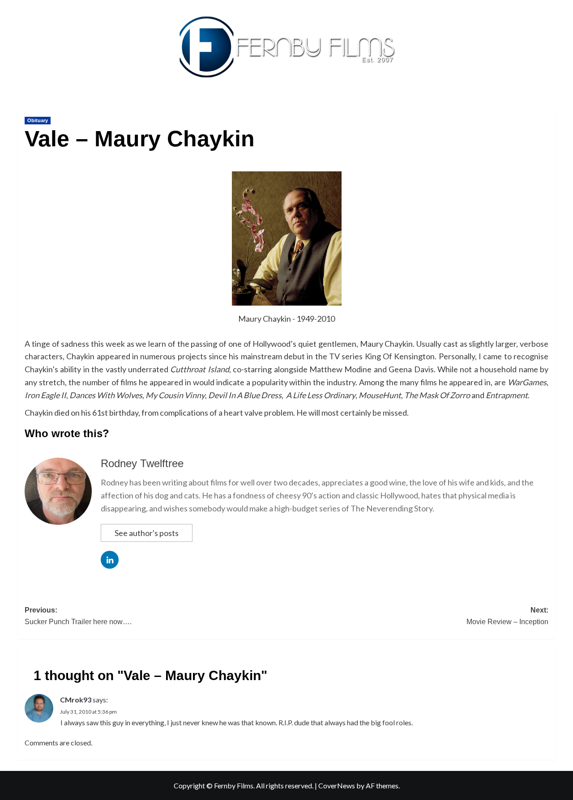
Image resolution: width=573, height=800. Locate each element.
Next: (507, 616)
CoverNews (336, 785)
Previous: (78, 616)
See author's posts (147, 533)
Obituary (37, 120)
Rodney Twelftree (142, 463)
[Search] (549, 106)
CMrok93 (75, 699)
